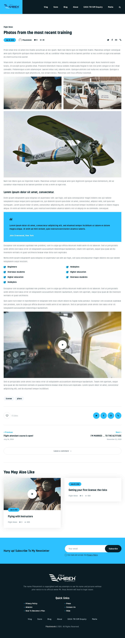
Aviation (29, 607)
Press (68, 603)
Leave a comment (61, 451)
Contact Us (70, 607)
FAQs (68, 611)
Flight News (8, 27)
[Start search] (120, 7)
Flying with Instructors (20, 516)
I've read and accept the (83, 555)
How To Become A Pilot (35, 611)
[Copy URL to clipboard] (120, 40)
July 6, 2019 (13, 510)
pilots (19, 398)
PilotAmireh (50, 626)
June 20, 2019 (75, 484)
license (9, 398)
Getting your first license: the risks (88, 489)
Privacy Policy (92, 555)
